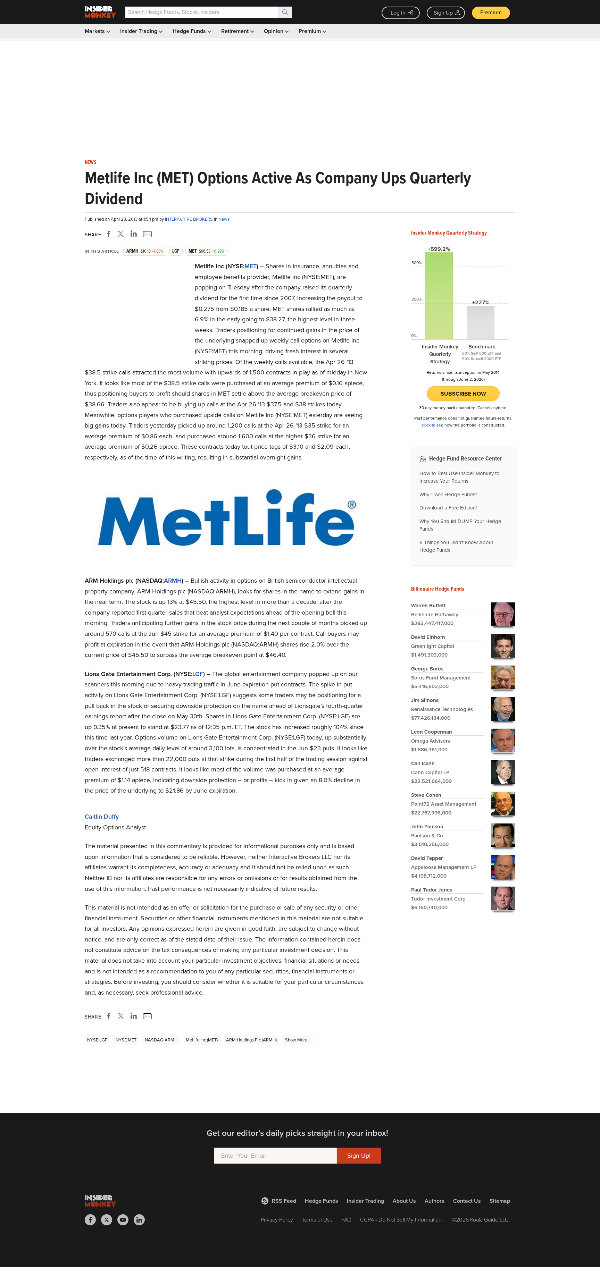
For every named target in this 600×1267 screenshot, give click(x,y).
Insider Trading (139, 31)
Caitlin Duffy (102, 816)
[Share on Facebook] (110, 234)
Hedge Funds (190, 31)
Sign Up (443, 13)
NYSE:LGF (97, 1040)
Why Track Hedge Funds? (448, 494)
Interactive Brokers (189, 219)
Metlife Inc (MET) (202, 1040)
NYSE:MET (126, 1040)
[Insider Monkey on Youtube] (125, 1219)
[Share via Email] (146, 234)
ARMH (173, 580)
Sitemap (500, 1201)
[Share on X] (122, 234)
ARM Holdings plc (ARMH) (251, 1040)
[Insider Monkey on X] (109, 1219)
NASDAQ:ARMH (161, 1040)
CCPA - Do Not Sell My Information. (401, 1220)
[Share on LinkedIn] (134, 234)
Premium (491, 12)
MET (250, 266)
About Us (404, 1201)
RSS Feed (284, 1201)
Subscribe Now (463, 394)
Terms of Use (317, 1220)
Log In (398, 13)
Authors (434, 1201)
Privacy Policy (277, 1220)
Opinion (274, 31)
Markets (95, 31)
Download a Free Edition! (448, 508)
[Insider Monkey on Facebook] (93, 1219)
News (90, 162)
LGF (197, 673)
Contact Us (467, 1201)
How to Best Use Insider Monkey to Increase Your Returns (459, 477)
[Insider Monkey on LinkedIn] (142, 1219)
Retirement (235, 31)
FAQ (346, 1220)
